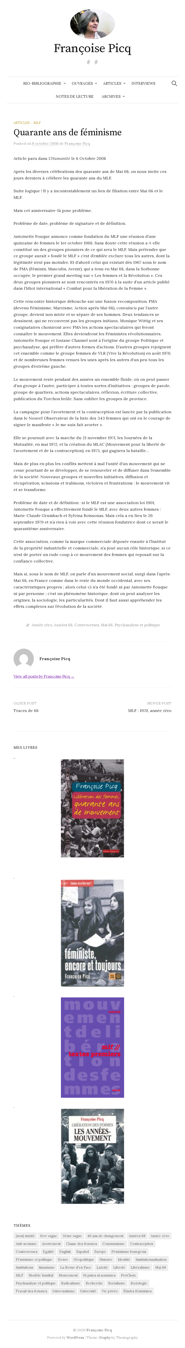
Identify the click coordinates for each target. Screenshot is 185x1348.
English (65, 1251)
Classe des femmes (81, 1244)
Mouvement (68, 1275)
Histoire (105, 1259)
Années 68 (63, 624)
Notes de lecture (75, 96)
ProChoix (128, 1275)
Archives (111, 96)
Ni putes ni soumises (99, 1275)
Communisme (113, 1244)
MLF (37, 123)
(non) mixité (25, 1236)
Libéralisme (140, 1267)
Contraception (141, 1244)
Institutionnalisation (151, 1259)
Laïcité (102, 1267)
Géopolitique (84, 1259)
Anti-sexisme (26, 1244)
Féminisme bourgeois (128, 1251)
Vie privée (110, 1291)
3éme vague (72, 1236)
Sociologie (139, 1283)
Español (82, 1251)
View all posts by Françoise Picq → (44, 676)
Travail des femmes (31, 1291)
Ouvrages (82, 83)
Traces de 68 (26, 710)
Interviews (143, 83)
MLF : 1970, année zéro (149, 710)
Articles (112, 83)
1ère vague (48, 1236)
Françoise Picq (92, 48)
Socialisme (116, 1283)
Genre (63, 1259)
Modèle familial (41, 1275)
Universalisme (64, 1291)
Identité (124, 1259)
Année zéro (42, 624)
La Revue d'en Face (75, 1267)
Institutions (24, 1267)
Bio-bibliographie (42, 83)
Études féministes (137, 1291)
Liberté (119, 1267)
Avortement (51, 1244)
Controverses (86, 624)
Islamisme (47, 1267)
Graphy (105, 1337)
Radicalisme (70, 1283)
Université (88, 1291)
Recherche (94, 1283)
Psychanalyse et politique (137, 624)
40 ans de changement (105, 1236)
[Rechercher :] (174, 83)
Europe (100, 1251)
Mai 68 (107, 624)
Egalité (48, 1251)
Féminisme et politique (34, 1259)
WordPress (75, 1337)
